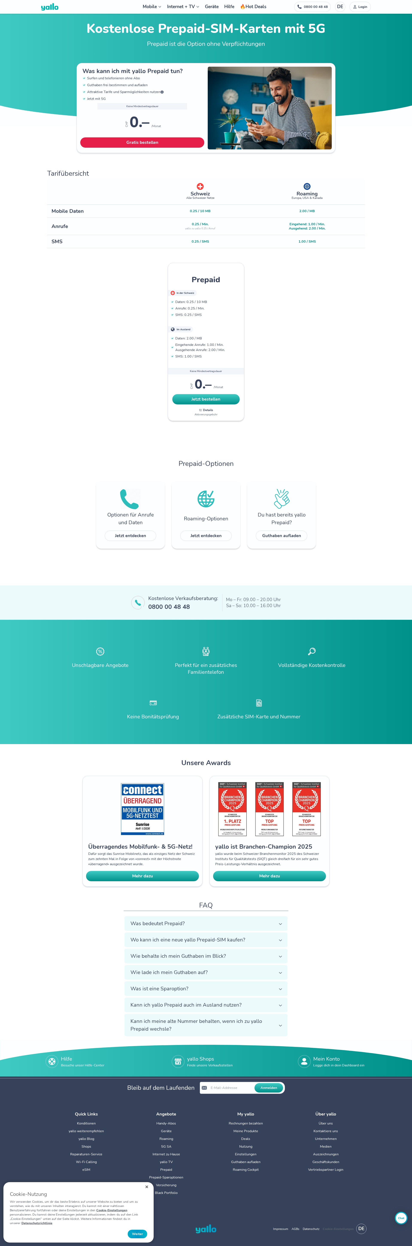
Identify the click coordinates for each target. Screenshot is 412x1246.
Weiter (137, 1234)
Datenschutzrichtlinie (36, 1223)
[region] (78, 1212)
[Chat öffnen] (401, 1218)
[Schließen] (146, 1187)
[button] (206, 923)
